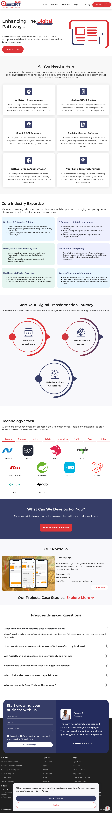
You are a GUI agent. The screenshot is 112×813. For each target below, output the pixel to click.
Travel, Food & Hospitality (71, 248)
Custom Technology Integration (75, 273)
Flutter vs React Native (81, 777)
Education (46, 781)
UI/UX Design (6, 777)
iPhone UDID (77, 765)
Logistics (46, 765)
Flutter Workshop (79, 781)
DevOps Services (7, 781)
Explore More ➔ (80, 597)
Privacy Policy (48, 791)
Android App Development (11, 765)
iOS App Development (9, 761)
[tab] (8, 440)
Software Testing (79, 769)
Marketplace (47, 773)
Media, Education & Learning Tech (20, 248)
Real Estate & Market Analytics (18, 273)
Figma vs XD (77, 761)
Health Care (47, 761)
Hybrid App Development (11, 769)
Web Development (8, 773)
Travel (45, 777)
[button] (56, 798)
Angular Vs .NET (78, 773)
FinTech (45, 769)
